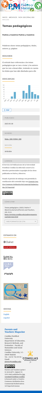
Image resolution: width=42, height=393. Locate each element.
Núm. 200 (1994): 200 (26, 17)
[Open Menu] (2, 2)
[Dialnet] (9, 243)
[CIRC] (8, 269)
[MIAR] (9, 274)
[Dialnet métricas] (10, 248)
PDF (7, 110)
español (7, 318)
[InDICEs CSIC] (8, 259)
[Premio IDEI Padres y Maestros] (16, 299)
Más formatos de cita (15, 221)
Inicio (4, 17)
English (6, 314)
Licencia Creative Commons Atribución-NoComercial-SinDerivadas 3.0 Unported (20, 184)
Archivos (13, 17)
